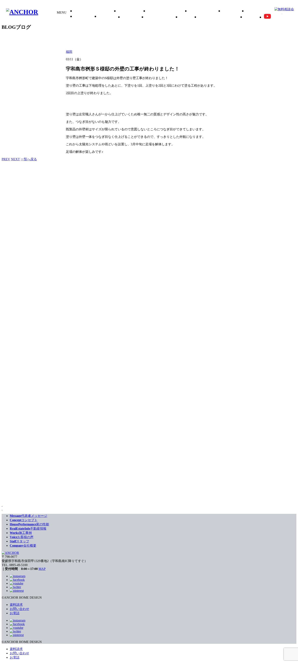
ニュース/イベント (220, 17)
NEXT (15, 159)
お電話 (14, 613)
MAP (42, 569)
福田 (69, 51)
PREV (6, 159)
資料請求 (16, 604)
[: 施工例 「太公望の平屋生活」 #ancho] (50, 435)
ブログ (252, 17)
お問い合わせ (19, 609)
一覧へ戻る (29, 159)
